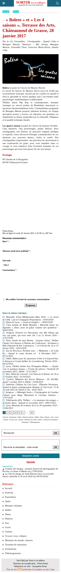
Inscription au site (41, 569)
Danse (16, 11)
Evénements (25, 422)
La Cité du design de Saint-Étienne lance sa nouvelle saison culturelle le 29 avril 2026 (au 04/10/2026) (28, 475)
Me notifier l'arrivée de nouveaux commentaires (28, 299)
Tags (52, 569)
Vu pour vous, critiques (16, 419)
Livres (56, 417)
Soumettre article (30, 456)
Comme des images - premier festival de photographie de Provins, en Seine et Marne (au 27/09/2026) (30, 470)
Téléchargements (35, 422)
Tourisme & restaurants (50, 419)
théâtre (37, 417)
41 (32, 412)
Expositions (12, 417)
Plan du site (12, 569)
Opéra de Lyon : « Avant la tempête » (22, 322)
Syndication (26, 569)
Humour (47, 417)
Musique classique (28, 417)
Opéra (19, 417)
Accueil (6, 11)
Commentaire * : (10, 270)
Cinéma (5, 419)
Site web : (7, 260)
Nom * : (6, 241)
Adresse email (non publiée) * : (17, 251)
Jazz (52, 417)
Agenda (30, 461)
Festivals (5, 417)
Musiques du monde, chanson (33, 419)
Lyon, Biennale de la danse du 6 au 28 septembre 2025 (31, 405)
